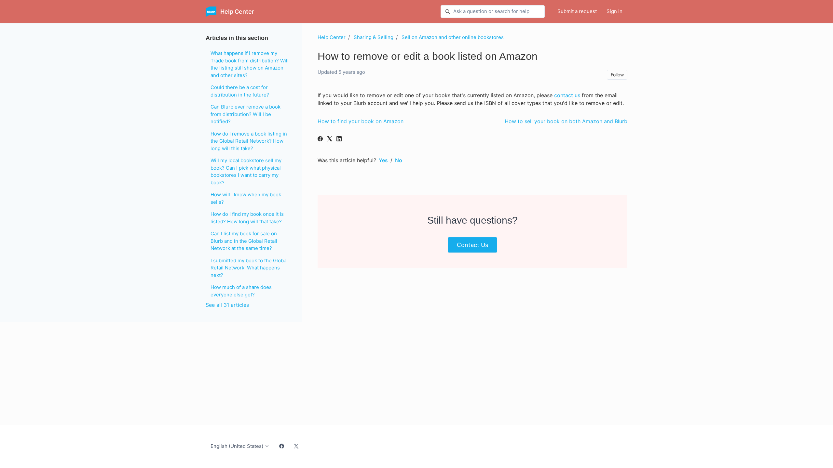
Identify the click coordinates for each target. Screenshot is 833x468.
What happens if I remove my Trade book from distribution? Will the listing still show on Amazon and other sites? (250, 64)
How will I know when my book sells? (246, 198)
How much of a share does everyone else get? (241, 291)
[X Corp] (329, 139)
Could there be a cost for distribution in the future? (240, 91)
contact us (567, 95)
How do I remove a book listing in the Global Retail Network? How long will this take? (249, 141)
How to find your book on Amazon (360, 121)
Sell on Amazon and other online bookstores (453, 37)
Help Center (332, 37)
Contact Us (472, 244)
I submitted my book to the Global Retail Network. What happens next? (249, 267)
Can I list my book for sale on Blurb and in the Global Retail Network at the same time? (244, 240)
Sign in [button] (614, 11)
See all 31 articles (227, 305)
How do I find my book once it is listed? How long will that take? (247, 218)
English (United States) (238, 446)
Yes (383, 160)
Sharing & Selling (373, 37)
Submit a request (577, 11)
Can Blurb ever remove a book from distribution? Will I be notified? (245, 114)
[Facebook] (320, 139)
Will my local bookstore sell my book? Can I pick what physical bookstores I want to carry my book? (246, 171)
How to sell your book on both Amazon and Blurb (566, 121)
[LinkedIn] (339, 139)
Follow (617, 74)
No (398, 160)
